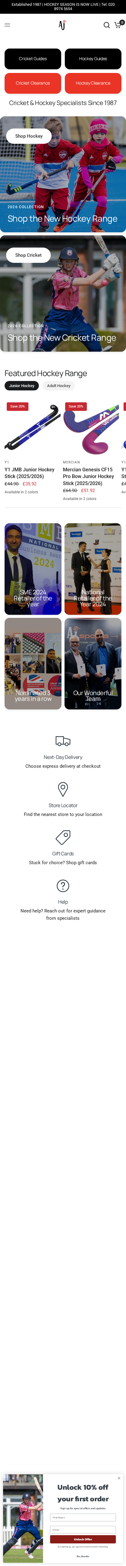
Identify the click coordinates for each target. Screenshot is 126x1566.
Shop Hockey (29, 136)
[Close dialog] (119, 1478)
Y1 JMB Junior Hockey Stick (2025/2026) (29, 473)
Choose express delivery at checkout (63, 766)
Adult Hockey (58, 385)
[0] (116, 25)
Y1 (7, 462)
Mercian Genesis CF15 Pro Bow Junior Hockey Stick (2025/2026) (88, 476)
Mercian (71, 462)
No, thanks (83, 1556)
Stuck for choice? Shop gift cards (63, 862)
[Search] (107, 25)
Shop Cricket (28, 255)
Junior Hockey (21, 385)
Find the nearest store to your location (63, 814)
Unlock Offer (83, 1539)
